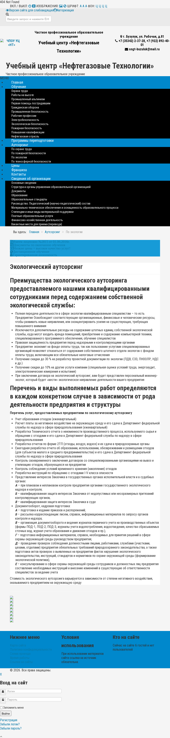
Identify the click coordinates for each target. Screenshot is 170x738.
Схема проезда (20, 654)
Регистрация (9, 720)
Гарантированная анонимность (35, 254)
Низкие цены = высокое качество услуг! (41, 248)
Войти (6, 713)
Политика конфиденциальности (31, 649)
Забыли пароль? (11, 728)
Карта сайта (18, 645)
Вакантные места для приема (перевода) (36, 224)
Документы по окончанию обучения (39, 245)
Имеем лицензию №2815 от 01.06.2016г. (41, 241)
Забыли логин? (10, 724)
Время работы (19, 658)
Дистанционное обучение (31, 251)
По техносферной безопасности (31, 161)
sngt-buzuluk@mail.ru (144, 49)
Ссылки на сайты (21, 662)
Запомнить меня (13, 707)
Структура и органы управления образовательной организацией (51, 187)
